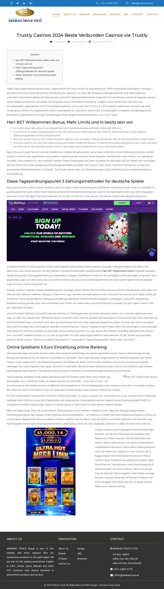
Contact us (64, 563)
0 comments (60, 41)
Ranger (115, 14)
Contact (152, 14)
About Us (69, 14)
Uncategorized (79, 41)
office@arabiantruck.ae (142, 3)
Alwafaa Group (106, 585)
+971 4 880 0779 (109, 3)
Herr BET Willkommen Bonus (118, 270)
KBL (126, 14)
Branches (100, 14)
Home (56, 14)
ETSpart (137, 14)
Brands (84, 14)
